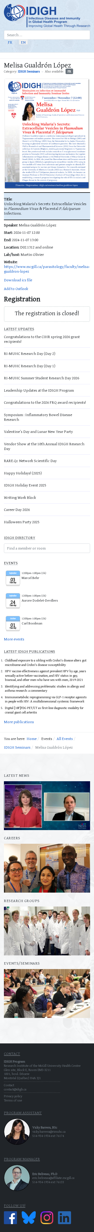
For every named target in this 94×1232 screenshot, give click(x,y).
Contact (9, 1085)
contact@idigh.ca (15, 1089)
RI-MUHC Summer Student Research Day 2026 (41, 378)
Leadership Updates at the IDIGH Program (39, 390)
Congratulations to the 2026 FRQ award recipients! (45, 402)
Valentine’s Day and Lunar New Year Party (38, 431)
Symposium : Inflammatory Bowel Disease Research (38, 417)
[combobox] (47, 35)
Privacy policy (13, 1096)
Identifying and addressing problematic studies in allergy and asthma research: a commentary (45, 688)
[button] (88, 55)
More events (14, 639)
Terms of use (13, 1100)
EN (23, 42)
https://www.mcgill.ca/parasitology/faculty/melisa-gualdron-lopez (47, 269)
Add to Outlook (16, 288)
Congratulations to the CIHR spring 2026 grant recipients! (42, 339)
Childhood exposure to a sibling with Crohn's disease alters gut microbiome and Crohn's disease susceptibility (45, 662)
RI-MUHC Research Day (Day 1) (29, 366)
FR (10, 42)
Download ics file (18, 280)
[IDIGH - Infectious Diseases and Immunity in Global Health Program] (47, 16)
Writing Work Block (20, 497)
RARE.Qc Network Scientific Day (30, 460)
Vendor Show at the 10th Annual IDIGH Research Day (44, 446)
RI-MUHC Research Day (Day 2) (29, 353)
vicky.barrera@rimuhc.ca (49, 1131)
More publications (19, 721)
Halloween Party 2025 (21, 522)
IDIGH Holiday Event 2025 (25, 485)
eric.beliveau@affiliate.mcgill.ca (53, 1177)
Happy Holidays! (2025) (23, 473)
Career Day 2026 (17, 509)
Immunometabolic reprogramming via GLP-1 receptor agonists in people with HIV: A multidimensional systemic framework (46, 699)
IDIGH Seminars (29, 71)
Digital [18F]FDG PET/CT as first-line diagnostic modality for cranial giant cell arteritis (44, 710)
